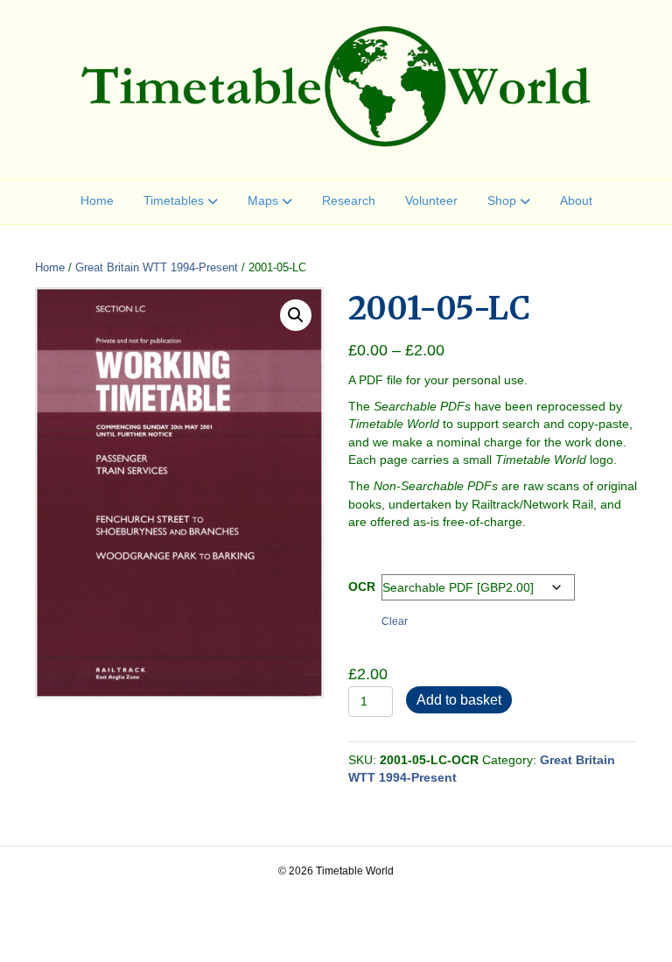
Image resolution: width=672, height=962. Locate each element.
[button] (296, 315)
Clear (395, 621)
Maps (263, 200)
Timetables (174, 200)
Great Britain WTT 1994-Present (156, 267)
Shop (501, 200)
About (576, 200)
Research (348, 200)
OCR (361, 586)
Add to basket (458, 699)
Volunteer (431, 200)
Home (97, 200)
